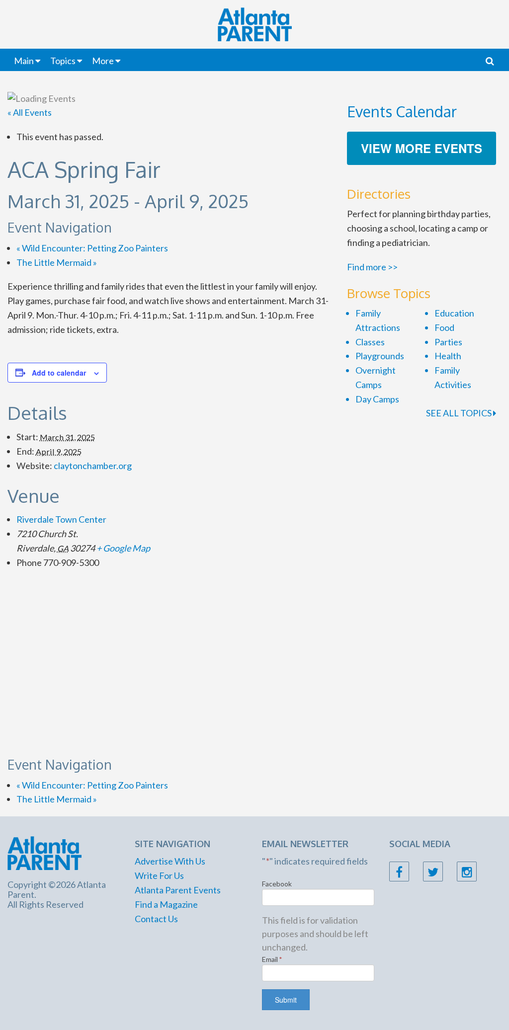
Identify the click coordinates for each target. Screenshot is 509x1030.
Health (447, 355)
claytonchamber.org (93, 465)
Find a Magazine (166, 904)
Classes (370, 341)
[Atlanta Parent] (44, 852)
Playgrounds (379, 355)
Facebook (277, 883)
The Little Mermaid (56, 262)
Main (24, 60)
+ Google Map (123, 548)
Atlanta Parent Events (178, 889)
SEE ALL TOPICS (459, 412)
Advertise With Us (170, 861)
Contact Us (156, 918)
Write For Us (159, 875)
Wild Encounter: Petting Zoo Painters (92, 247)
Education (454, 313)
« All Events (29, 112)
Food (444, 327)
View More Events (421, 148)
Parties (448, 341)
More (103, 60)
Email (272, 959)
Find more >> (372, 266)
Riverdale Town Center (61, 519)
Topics (63, 60)
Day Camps (377, 399)
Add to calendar (59, 373)
